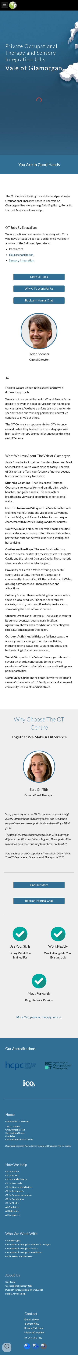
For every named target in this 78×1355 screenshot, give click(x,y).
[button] (4, 5)
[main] (39, 57)
